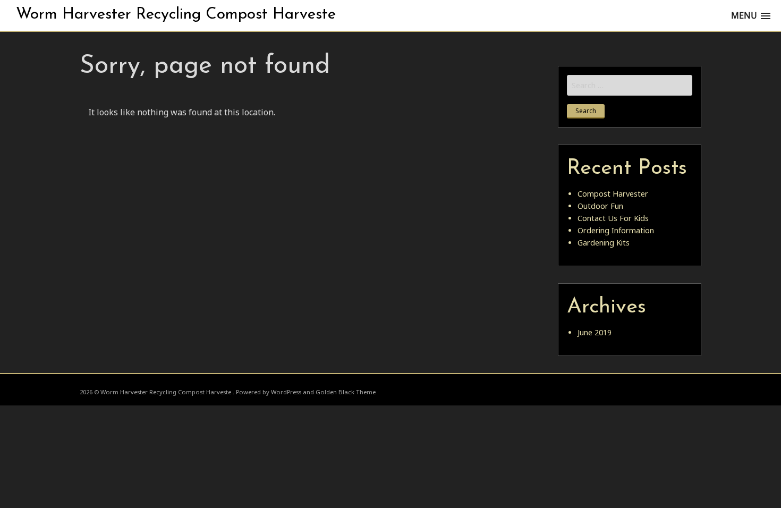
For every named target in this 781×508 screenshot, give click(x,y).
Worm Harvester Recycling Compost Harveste (176, 14)
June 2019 (595, 332)
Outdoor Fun (600, 206)
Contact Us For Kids (613, 218)
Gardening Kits (604, 243)
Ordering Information (616, 230)
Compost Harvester (613, 194)
